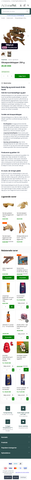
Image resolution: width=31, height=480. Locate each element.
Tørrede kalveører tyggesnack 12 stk (22, 214)
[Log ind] (20, 5)
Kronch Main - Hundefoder (6, 388)
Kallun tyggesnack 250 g (7, 269)
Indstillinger (23, 477)
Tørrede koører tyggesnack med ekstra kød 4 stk (6, 237)
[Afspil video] (27, 321)
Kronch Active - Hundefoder (21, 296)
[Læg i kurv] (11, 306)
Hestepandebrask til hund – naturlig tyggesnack (22, 237)
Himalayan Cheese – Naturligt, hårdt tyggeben (22, 357)
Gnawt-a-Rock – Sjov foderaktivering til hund (22, 326)
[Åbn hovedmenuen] (28, 5)
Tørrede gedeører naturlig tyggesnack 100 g (7, 214)
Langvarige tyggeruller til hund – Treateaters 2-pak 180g (8, 298)
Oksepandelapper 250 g (20, 18)
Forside (3, 18)
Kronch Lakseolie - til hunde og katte (22, 388)
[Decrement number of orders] (4, 76)
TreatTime (4, 59)
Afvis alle (16, 477)
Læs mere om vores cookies (22, 472)
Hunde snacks (10, 18)
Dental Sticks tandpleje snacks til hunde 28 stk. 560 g (22, 269)
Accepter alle (8, 477)
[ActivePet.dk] (8, 5)
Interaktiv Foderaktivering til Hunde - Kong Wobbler (7, 358)
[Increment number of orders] (12, 76)
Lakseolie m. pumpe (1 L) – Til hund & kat (8, 325)
